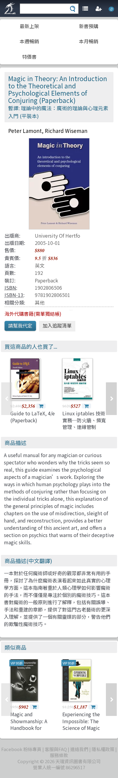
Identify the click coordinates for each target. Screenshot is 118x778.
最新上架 (29, 26)
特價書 (29, 56)
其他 (39, 302)
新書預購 (88, 26)
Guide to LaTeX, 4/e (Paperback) (32, 417)
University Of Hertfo (57, 235)
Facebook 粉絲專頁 (21, 749)
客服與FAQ (56, 749)
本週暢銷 (29, 41)
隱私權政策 (103, 749)
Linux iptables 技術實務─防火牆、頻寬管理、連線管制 (84, 420)
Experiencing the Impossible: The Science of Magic (81, 720)
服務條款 (59, 755)
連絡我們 (79, 749)
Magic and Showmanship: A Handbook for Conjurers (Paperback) (28, 727)
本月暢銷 (88, 41)
